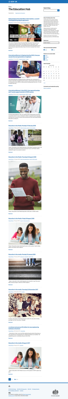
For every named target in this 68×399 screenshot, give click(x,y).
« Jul (44, 82)
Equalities (26, 256)
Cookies (21, 390)
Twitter (46, 55)
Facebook (47, 57)
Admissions (22, 256)
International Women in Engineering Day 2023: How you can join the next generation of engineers (24, 56)
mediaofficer (10, 22)
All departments (35, 389)
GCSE (22, 127)
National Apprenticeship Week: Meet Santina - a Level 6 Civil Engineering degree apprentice (23, 19)
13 (51, 73)
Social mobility (32, 127)
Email (46, 49)
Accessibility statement (13, 390)
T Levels (27, 59)
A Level (21, 220)
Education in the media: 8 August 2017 (19, 343)
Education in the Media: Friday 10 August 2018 (21, 218)
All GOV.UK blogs (12, 389)
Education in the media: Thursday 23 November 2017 (23, 289)
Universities (23, 331)
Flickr (46, 58)
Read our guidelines (47, 88)
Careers (28, 22)
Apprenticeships (24, 22)
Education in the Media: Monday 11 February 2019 (22, 125)
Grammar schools (26, 127)
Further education (26, 220)
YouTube (46, 59)
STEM (27, 94)
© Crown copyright (55, 395)
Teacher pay (31, 256)
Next (15, 379)
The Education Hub (19, 9)
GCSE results (34, 159)
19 (48, 75)
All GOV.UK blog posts (22, 389)
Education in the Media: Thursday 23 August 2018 (22, 157)
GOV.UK (29, 389)
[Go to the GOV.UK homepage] (12, 2)
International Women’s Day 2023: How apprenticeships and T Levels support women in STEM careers (24, 91)
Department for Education (20, 13)
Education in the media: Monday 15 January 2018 (21, 254)
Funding (22, 291)
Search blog (47, 8)
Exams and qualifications (24, 159)
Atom (54, 49)
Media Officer (10, 127)
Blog (9, 6)
